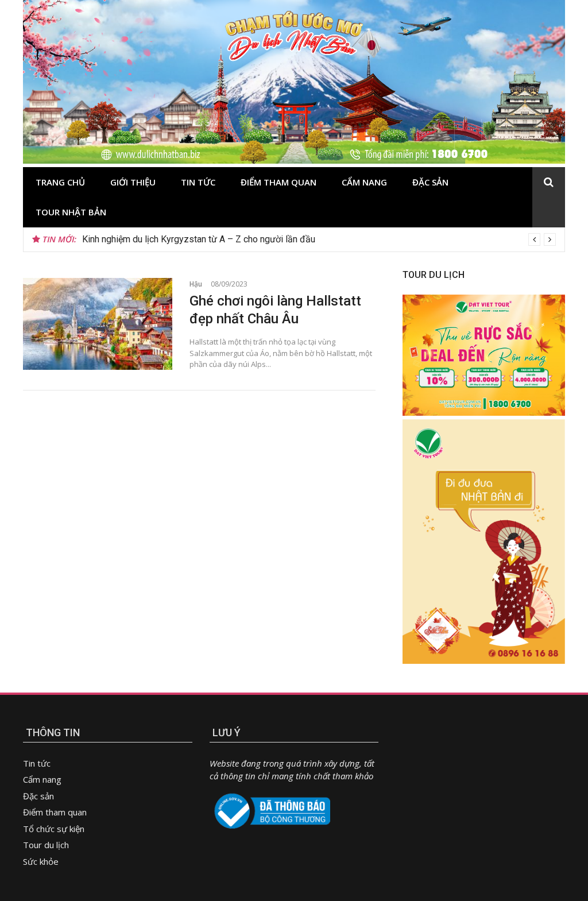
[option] (319, 239)
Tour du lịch (46, 844)
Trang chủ (60, 182)
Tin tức (198, 182)
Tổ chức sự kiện (53, 828)
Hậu (195, 284)
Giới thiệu (133, 182)
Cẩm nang (364, 182)
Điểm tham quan (278, 182)
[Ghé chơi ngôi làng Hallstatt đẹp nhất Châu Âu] (97, 324)
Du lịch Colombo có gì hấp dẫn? (145, 239)
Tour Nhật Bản (71, 212)
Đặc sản (430, 182)
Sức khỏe (41, 861)
